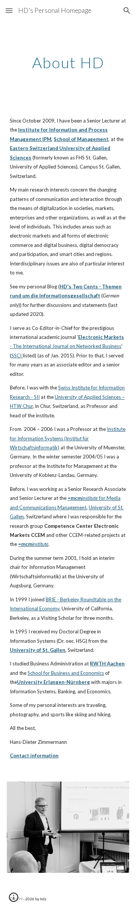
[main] (68, 62)
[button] (9, 10)
